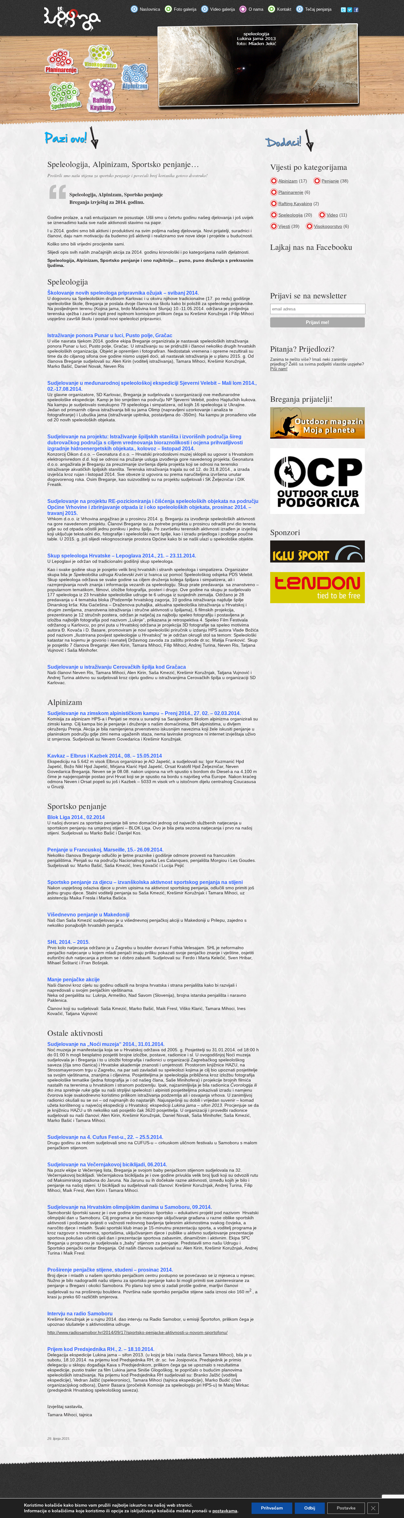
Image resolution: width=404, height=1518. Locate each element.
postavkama (224, 1511)
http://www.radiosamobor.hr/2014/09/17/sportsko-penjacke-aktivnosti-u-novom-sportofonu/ (137, 1332)
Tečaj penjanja (318, 9)
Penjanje (330, 180)
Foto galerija (185, 9)
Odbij (309, 1508)
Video (332, 214)
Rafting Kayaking (295, 203)
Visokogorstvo (328, 226)
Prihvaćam (272, 1508)
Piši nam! (279, 369)
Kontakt (284, 9)
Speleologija (290, 214)
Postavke (346, 1508)
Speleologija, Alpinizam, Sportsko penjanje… (123, 164)
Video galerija (222, 9)
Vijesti (284, 226)
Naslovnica (150, 9)
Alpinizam (288, 180)
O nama (256, 9)
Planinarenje (290, 192)
